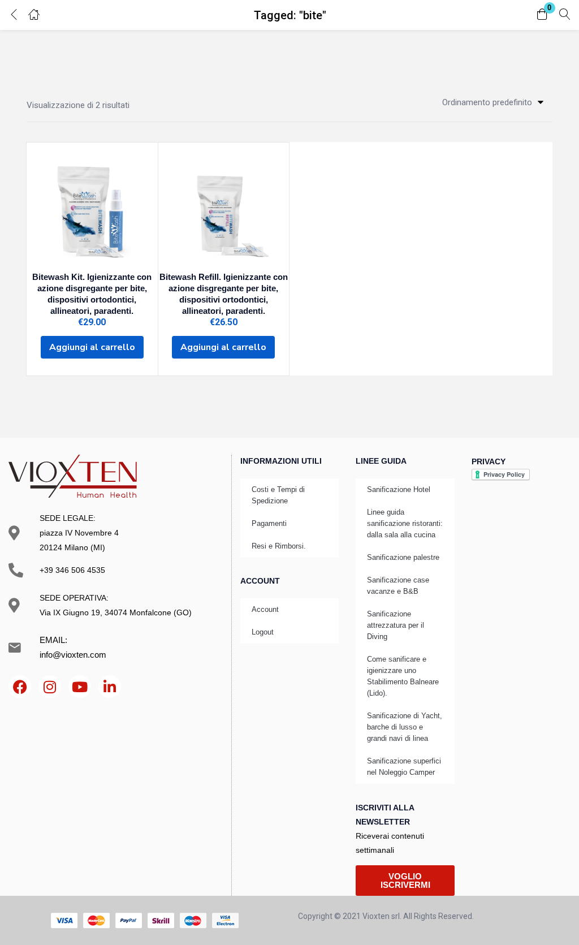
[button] (542, 15)
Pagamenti (269, 523)
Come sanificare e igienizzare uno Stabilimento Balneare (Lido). (403, 676)
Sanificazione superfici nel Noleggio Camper (404, 766)
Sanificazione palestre (403, 557)
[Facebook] (19, 686)
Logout (263, 632)
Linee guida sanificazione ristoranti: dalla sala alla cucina (405, 523)
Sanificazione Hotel (398, 489)
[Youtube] (79, 686)
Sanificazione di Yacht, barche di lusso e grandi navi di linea (404, 727)
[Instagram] (49, 686)
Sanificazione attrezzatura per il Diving (395, 625)
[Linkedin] (109, 686)
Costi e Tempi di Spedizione (278, 495)
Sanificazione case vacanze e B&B (398, 586)
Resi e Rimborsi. (279, 546)
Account (265, 609)
